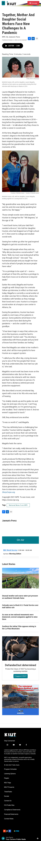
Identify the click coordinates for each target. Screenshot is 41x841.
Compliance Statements (12, 810)
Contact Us (7, 801)
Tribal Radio (8, 792)
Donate (34, 3)
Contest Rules (8, 819)
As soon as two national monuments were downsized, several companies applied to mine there (20, 616)
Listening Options (10, 773)
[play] (3, 838)
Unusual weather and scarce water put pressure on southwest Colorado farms (20, 597)
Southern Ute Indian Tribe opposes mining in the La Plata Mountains (19, 627)
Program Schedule (10, 769)
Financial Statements (11, 814)
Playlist (6, 778)
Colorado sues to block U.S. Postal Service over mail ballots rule (20, 606)
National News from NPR (18, 505)
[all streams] (38, 838)
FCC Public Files (9, 805)
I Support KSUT (21, 676)
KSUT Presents (9, 787)
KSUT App (7, 782)
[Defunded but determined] (20, 648)
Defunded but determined (20, 665)
